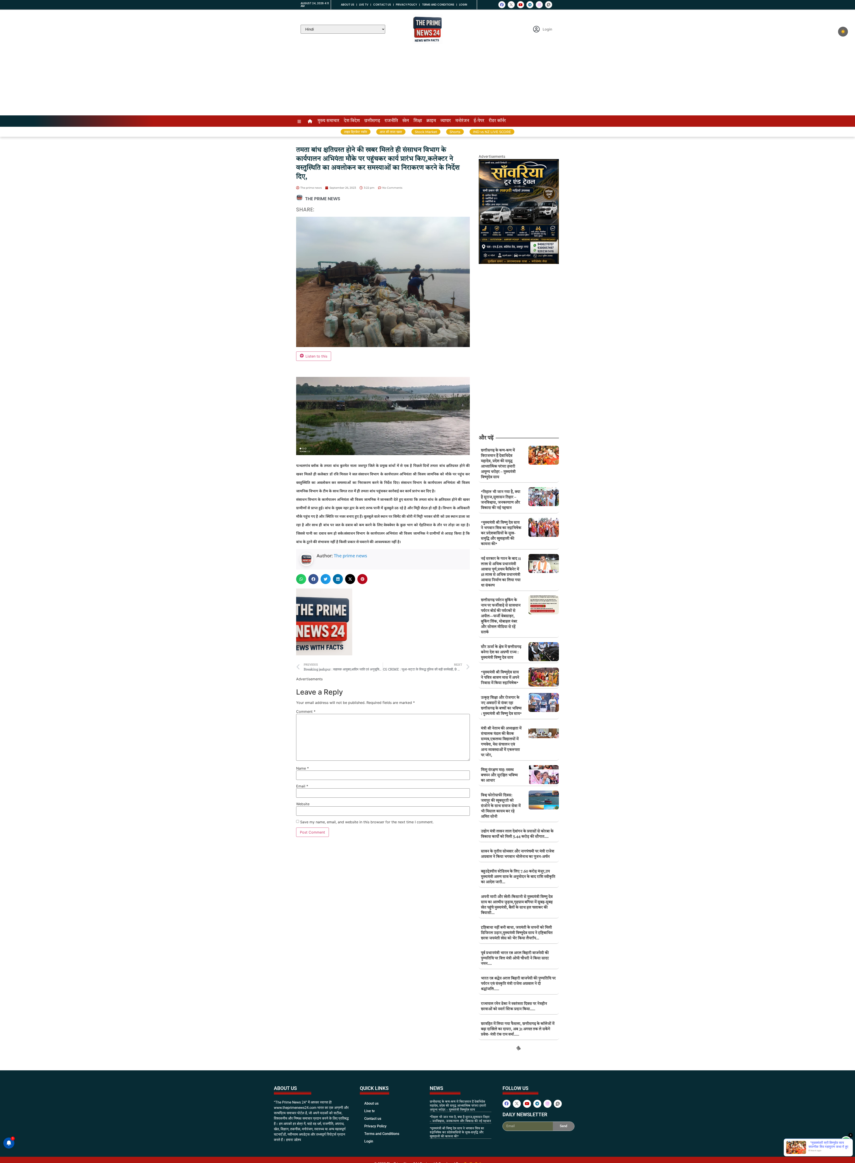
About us (347, 4)
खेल (405, 121)
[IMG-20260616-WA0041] (519, 262)
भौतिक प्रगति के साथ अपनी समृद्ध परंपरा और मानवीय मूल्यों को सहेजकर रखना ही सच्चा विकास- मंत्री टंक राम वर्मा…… (518, 1074)
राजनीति (391, 121)
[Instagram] (539, 4)
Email (302, 786)
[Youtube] (520, 4)
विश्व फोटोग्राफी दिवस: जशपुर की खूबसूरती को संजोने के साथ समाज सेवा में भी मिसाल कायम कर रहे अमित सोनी (501, 806)
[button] (301, 579)
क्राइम (431, 121)
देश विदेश (352, 121)
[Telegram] (529, 4)
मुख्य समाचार (328, 121)
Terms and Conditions (438, 4)
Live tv (363, 4)
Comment (306, 711)
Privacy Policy (406, 4)
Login (463, 4)
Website (302, 804)
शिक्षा (417, 121)
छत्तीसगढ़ (372, 121)
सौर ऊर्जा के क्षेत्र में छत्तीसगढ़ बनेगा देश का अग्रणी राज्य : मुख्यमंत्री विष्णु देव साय (501, 652)
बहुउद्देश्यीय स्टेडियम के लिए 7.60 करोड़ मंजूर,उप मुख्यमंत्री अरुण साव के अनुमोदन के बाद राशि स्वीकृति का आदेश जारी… (518, 877)
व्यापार (445, 121)
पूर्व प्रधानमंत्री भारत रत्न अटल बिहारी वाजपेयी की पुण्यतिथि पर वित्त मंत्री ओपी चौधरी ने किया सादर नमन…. (515, 958)
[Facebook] (501, 4)
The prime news (350, 556)
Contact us (382, 4)
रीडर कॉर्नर (497, 121)
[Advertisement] (427, 82)
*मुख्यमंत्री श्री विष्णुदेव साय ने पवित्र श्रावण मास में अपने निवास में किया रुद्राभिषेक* (500, 677)
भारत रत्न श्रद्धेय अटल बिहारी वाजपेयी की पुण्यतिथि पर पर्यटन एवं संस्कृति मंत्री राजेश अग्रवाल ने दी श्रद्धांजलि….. (518, 984)
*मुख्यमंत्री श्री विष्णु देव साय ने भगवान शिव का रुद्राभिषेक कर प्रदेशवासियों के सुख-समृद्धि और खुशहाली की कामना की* (501, 533)
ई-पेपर (479, 121)
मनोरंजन (462, 121)
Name (302, 768)
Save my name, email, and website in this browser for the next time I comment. (367, 822)
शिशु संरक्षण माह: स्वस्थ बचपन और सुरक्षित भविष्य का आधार (499, 775)
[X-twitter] (511, 4)
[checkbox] (843, 32)
